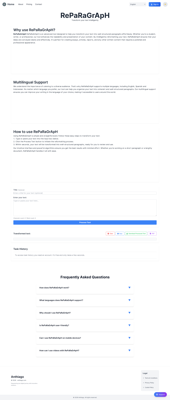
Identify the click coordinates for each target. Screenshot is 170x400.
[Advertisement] (70, 60)
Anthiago (17, 376)
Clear (111, 233)
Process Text (85, 222)
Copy (120, 233)
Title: (18, 190)
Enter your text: (20, 197)
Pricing (29, 4)
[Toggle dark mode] (165, 4)
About (20, 4)
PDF (153, 233)
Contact (38, 4)
